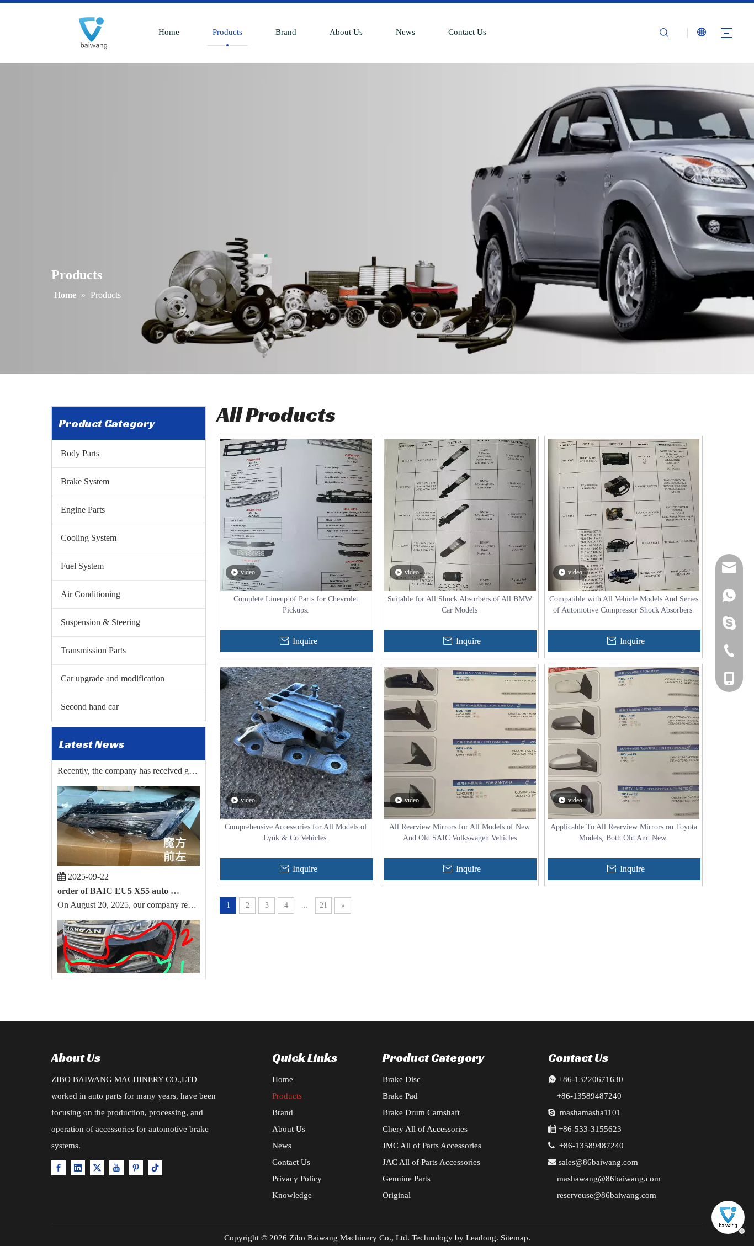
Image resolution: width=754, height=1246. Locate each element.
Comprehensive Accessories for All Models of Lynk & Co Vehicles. (296, 832)
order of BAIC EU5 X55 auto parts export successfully (119, 880)
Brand (285, 32)
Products (227, 32)
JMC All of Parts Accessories (432, 1145)
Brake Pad (400, 1095)
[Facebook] (58, 1167)
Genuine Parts (407, 1178)
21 (323, 905)
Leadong (481, 1237)
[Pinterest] (136, 1167)
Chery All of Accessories (425, 1129)
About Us (346, 32)
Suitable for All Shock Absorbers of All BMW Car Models (459, 604)
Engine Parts (83, 509)
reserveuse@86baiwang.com (606, 1195)
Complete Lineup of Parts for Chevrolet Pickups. (295, 604)
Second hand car (90, 706)
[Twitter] (97, 1167)
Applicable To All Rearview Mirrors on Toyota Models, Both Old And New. (623, 832)
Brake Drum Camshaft (421, 1112)
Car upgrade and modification (112, 678)
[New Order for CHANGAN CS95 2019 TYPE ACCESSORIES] (128, 973)
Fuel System (82, 566)
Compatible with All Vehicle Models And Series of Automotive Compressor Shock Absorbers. (623, 604)
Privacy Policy (297, 1178)
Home (168, 32)
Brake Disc (402, 1079)
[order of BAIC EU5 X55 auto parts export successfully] (128, 852)
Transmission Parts (93, 650)
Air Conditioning (90, 594)
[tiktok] (155, 1167)
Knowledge (292, 1195)
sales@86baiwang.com (598, 1162)
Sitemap (514, 1237)
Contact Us (467, 32)
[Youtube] (116, 1167)
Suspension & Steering (100, 622)
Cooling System (88, 537)
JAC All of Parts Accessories (431, 1162)
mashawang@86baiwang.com (609, 1178)
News (405, 32)
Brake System (85, 481)
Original (397, 1195)
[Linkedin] (78, 1167)
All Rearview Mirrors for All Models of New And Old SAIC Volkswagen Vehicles (459, 832)
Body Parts (80, 453)
